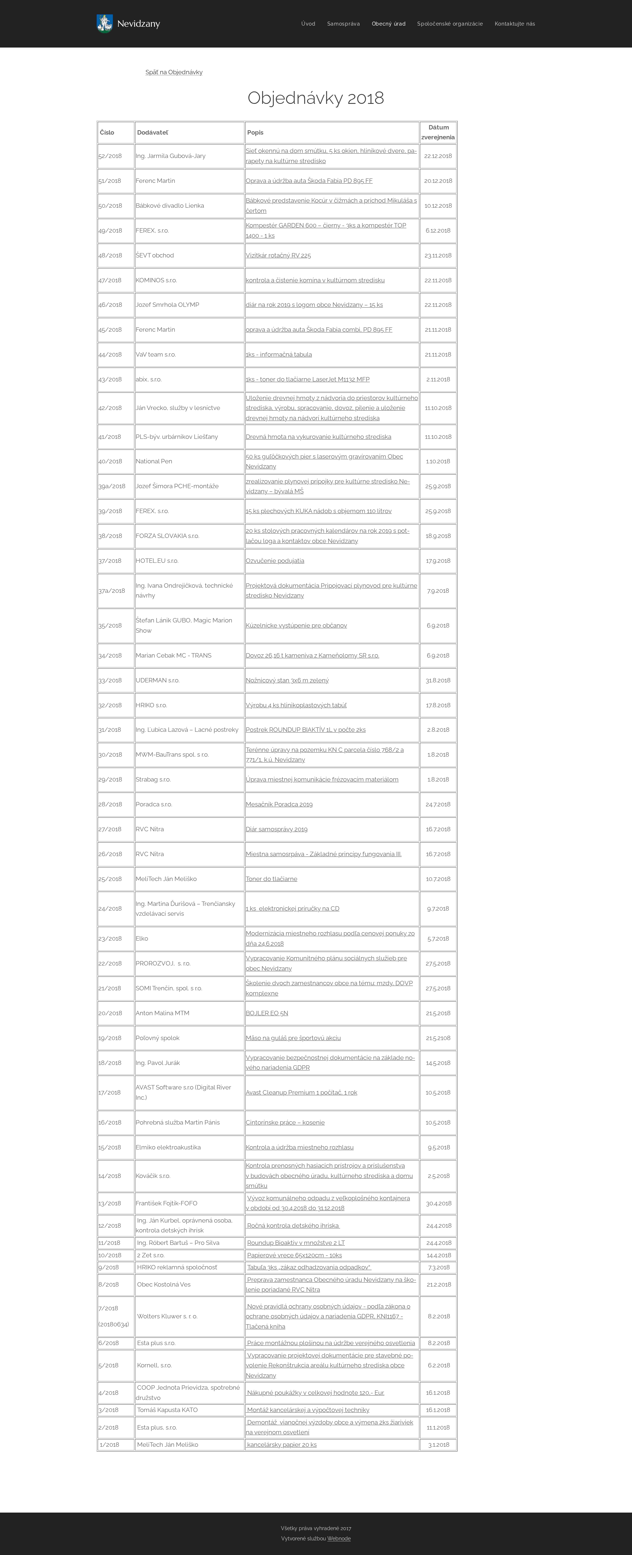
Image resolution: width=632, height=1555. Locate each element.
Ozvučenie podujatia (275, 560)
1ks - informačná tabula (279, 354)
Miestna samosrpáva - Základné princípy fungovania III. (324, 854)
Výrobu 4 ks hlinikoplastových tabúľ (296, 705)
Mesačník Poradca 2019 (279, 804)
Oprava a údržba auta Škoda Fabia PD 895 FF (309, 180)
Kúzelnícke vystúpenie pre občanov (296, 625)
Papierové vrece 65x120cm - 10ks (294, 1255)
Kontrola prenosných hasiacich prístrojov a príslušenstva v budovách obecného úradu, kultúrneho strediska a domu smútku (329, 1175)
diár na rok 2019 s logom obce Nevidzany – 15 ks (314, 304)
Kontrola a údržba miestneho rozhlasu (300, 1147)
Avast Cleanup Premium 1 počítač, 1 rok (301, 1092)
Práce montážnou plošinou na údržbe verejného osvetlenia (330, 1343)
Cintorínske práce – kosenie (285, 1122)
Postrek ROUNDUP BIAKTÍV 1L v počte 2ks (306, 729)
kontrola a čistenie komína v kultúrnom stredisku (315, 280)
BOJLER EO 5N (267, 1013)
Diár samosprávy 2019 (277, 829)
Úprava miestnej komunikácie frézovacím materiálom (322, 779)
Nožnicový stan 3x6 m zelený (287, 680)
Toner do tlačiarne (271, 878)
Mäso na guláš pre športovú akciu (293, 1038)
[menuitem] (310, 24)
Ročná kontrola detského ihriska (293, 1225)
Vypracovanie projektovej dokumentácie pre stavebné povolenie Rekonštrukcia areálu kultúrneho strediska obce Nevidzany (329, 1365)
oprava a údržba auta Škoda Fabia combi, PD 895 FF (319, 329)
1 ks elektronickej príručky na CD (292, 908)
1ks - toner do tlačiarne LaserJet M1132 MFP (308, 379)
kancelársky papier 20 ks (281, 1444)
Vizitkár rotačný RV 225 (278, 255)
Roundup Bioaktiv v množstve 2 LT (296, 1242)
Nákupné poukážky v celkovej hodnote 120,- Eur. (315, 1392)
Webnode (339, 1538)
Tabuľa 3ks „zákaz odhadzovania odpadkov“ (309, 1267)
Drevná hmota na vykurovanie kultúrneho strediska (318, 436)
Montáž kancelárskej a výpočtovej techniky (307, 1409)
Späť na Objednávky (174, 72)
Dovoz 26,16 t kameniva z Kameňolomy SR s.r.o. (312, 655)
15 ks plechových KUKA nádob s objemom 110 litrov (319, 511)
